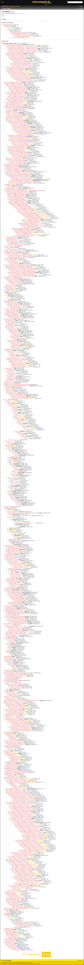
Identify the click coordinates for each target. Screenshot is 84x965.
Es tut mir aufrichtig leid (8, 258)
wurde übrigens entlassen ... (11, 699)
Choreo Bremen (7, 928)
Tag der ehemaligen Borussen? (10, 930)
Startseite (3, 6)
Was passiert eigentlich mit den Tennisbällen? (13, 709)
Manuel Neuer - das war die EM (12, 278)
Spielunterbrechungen (8, 715)
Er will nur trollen (9, 110)
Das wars (6, 399)
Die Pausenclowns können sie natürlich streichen (15, 898)
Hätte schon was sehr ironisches (13, 627)
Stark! (15, 339)
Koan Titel (6, 246)
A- (1, 2)
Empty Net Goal (7, 291)
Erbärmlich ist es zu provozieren (12, 112)
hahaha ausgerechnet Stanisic (10, 657)
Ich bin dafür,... (8, 716)
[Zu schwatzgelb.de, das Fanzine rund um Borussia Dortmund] (42, 2)
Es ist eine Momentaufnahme (13, 511)
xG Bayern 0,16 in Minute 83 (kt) (10, 308)
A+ (3, 2)
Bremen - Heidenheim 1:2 (10, 941)
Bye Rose (6, 909)
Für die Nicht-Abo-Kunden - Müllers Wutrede (12, 44)
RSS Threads (10, 963)
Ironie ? (10, 514)
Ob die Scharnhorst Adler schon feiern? (11, 164)
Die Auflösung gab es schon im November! (23, 523)
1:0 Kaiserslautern (7, 184)
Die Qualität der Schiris (8, 752)
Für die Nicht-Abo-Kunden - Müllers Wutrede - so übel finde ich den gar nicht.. (20, 45)
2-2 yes (8, 28)
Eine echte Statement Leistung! (12, 312)
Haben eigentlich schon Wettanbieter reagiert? (13, 771)
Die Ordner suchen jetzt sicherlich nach (13, 676)
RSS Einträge (4, 963)
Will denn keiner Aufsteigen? (11, 944)
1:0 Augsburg (6, 913)
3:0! (5, 292)
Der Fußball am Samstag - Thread (9, 43)
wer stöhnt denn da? (8, 942)
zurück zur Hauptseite (6, 8)
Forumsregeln (37, 963)
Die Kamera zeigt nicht (8, 287)
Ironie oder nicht (9, 638)
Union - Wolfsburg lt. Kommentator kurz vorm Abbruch (14, 778)
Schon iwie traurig (7, 589)
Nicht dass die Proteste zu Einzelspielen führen (13, 703)
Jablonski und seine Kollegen (11, 753)
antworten (4, 19)
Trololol (8, 647)
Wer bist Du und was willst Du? (12, 111)
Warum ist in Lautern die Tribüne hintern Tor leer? (13, 249)
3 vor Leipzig (6, 732)
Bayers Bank (6, 383)
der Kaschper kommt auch (11, 392)
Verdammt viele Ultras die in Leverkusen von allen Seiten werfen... (16, 672)
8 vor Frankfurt (7, 750)
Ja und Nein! (12, 585)
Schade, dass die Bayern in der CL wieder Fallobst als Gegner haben (17, 264)
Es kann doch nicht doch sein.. (12, 559)
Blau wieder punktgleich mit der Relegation (14, 188)
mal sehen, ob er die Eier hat (11, 684)
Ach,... (7, 625)
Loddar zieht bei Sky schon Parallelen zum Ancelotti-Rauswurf (16, 171)
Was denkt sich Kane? (8, 319)
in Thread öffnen (80, 8)
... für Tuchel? (8, 403)
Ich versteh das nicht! (14, 948)
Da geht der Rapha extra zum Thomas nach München (19, 176)
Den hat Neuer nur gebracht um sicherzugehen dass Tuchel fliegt (19, 254)
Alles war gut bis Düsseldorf (12, 186)
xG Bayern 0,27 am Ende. (11, 311)
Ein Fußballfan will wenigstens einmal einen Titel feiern (20, 515)
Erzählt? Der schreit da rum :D (13, 241)
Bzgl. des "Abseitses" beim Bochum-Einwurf (12, 701)
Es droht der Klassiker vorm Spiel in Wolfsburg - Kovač (19, 727)
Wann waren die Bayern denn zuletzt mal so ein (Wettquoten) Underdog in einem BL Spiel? (21, 700)
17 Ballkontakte (9, 322)
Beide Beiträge (12, 569)
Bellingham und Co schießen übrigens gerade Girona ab (14, 384)
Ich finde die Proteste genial (9, 891)
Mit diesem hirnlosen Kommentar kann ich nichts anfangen (17, 792)
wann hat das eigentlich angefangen (12, 591)
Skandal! (7, 677)
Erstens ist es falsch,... (16, 888)
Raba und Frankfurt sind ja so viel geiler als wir (13, 740)
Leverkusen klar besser (8, 554)
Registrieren (81, 6)
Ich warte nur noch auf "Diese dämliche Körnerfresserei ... (17, 190)
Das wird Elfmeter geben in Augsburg (17, 32)
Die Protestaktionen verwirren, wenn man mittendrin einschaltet (16, 908)
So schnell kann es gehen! (9, 691)
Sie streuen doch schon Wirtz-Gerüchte (16, 394)
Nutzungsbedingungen (23, 963)
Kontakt (14, 963)
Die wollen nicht (9, 350)
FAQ (7, 6)
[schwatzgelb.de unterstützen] (36, 956)
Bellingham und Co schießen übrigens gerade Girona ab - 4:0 (17, 385)
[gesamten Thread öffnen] (29, 43)
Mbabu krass (6, 745)
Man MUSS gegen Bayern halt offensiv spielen (13, 609)
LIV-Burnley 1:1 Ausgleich (9, 777)
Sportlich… (12, 572)
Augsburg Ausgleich (8, 773)
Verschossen (14, 37)
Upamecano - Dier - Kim (8, 382)
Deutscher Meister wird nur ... (11, 635)
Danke (18, 233)
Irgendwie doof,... (12, 783)
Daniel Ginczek (9, 932)
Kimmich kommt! (7, 387)
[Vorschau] (16, 26)
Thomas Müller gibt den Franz (10, 189)
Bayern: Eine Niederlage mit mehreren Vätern (12, 82)
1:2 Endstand (8, 185)
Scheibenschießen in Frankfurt (10, 768)
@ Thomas (24, 13)
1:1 (4, 26)
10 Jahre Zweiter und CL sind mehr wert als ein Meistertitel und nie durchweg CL (22, 512)
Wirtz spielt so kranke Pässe (9, 301)
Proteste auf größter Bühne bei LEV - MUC (12, 674)
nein (6, 614)
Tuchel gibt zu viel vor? (11, 238)
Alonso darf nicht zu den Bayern (15, 540)
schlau (5, 679)
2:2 (9, 31)
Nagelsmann (6, 696)
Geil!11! (5, 637)
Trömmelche (6, 506)
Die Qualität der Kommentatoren (13, 764)
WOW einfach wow (7, 733)
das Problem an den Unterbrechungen (11, 167)
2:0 (4, 507)
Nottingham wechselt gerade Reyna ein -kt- (12, 314)
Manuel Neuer (6, 277)
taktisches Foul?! (7, 656)
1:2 (6, 27)
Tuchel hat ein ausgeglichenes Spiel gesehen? (14, 191)
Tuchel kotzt (8, 661)
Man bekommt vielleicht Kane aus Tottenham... (15, 321)
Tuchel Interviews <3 (8, 368)
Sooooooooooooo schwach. (11, 767)
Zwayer (5, 681)
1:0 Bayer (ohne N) (7, 660)
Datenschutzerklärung (31, 963)
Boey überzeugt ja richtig (9, 606)
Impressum (17, 963)
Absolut (7, 910)
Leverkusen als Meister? (9, 556)
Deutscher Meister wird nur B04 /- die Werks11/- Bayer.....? (15, 623)
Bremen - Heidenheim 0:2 (9, 939)
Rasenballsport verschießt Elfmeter (11, 766)
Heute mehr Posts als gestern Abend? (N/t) (12, 106)
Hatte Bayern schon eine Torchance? (11, 349)
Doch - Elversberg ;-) (11, 946)
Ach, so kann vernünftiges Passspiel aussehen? (13, 616)
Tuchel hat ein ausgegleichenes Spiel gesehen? (16, 201)
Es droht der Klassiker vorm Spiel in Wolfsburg (13, 718)
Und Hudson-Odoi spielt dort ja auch (12, 315)
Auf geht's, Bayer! (7, 670)
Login (78, 6)
